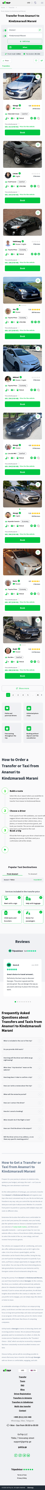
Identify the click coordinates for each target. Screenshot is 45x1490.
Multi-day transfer (22, 1406)
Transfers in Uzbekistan (22, 1402)
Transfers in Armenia (22, 1398)
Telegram (30, 1420)
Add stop (26, 41)
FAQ (22, 1385)
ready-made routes (19, 1227)
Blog (22, 1389)
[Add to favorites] (37, 76)
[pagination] (3, 695)
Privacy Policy (22, 1478)
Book (22, 132)
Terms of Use (22, 1475)
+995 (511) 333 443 (23, 1417)
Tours (22, 1381)
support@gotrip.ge (22, 1441)
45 (38, 695)
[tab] (22, 1041)
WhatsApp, (16, 1420)
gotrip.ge (22, 1447)
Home (3, 7)
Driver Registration (22, 1394)
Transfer (11, 7)
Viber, (23, 1420)
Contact (22, 1410)
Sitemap (30, 1488)
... (32, 695)
